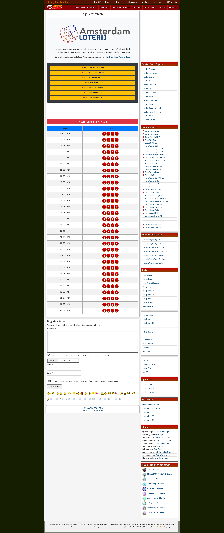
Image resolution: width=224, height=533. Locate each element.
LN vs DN (146, 351)
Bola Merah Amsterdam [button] (93, 78)
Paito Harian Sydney (152, 210)
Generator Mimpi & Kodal (151, 404)
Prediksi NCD (147, 116)
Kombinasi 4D (147, 340)
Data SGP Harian (151, 143)
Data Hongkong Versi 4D (154, 149)
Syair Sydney (147, 384)
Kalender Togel (148, 315)
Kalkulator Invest (148, 364)
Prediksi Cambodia (149, 85)
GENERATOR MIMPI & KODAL (93, 411)
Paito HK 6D (92, 7)
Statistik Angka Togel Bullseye (153, 263)
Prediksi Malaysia (149, 104)
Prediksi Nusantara (149, 100)
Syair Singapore (148, 388)
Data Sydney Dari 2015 (153, 169)
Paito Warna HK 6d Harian (155, 160)
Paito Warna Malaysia (153, 196)
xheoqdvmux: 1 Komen (156, 508)
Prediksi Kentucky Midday (152, 112)
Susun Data (146, 368)
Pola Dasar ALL (148, 323)
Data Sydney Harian (152, 172)
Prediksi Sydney (148, 77)
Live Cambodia (131, 2)
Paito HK (126, 7)
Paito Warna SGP (151, 146)
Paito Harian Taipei (163, 437)
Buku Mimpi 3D (148, 416)
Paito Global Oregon (152, 219)
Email (50, 373)
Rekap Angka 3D (148, 291)
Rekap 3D (172, 7)
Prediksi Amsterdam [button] (93, 98)
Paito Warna (80, 7)
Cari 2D (145, 372)
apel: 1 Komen (153, 469)
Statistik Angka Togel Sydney (153, 247)
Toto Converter (147, 306)
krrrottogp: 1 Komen (155, 479)
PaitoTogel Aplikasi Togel (57, 2)
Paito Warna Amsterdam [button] (93, 67)
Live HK (118, 2)
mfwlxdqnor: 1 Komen (156, 493)
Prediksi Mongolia (149, 96)
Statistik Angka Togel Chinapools (154, 251)
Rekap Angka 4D (148, 295)
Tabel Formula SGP (152, 131)
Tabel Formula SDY (152, 137)
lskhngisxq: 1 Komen (155, 484)
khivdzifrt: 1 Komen (155, 488)
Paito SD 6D (104, 7)
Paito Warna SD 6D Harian (155, 178)
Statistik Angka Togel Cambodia (154, 259)
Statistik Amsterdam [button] (93, 93)
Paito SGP (137, 7)
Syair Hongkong (148, 392)
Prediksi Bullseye (149, 93)
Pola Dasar (146, 319)
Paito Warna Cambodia (153, 184)
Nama (50, 365)
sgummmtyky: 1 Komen (156, 498)
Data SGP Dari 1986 (152, 140)
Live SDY (97, 2)
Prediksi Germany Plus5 (151, 108)
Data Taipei (159, 435)
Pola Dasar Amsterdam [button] (93, 88)
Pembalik (145, 360)
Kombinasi (146, 336)
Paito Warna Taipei (162, 432)
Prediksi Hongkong (149, 73)
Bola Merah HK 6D (152, 213)
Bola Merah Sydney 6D (153, 216)
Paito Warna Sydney (152, 181)
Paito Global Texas (152, 222)
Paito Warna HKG (151, 163)
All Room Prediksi (149, 120)
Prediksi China (147, 89)
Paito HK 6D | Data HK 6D (155, 158)
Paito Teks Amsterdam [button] (93, 83)
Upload (90, 355)
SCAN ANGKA (172, 2)
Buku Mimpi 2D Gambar (151, 408)
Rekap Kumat (147, 302)
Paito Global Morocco (153, 228)
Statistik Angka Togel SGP (152, 240)
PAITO (146, 7)
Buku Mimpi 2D (148, 412)
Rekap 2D (162, 7)
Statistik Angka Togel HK (151, 244)
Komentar (51, 329)
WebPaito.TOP (158, 527)
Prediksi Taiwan (148, 81)
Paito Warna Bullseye (153, 190)
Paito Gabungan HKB (153, 225)
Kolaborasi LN (147, 348)
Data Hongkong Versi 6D (154, 152)
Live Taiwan (158, 2)
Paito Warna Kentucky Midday (156, 201)
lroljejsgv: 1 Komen (155, 503)
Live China (145, 2)
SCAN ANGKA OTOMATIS (92, 408)
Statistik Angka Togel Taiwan (153, 255)
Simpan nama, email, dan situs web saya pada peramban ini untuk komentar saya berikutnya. (84, 381)
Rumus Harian (147, 279)
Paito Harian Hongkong (153, 204)
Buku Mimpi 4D (148, 420)
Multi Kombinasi (148, 344)
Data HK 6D (116, 7)
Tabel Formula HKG (152, 134)
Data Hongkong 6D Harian (154, 155)
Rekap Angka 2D (148, 287)
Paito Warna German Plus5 (155, 199)
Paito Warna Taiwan (152, 187)
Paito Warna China (152, 193)
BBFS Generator (148, 332)
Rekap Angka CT (148, 299)
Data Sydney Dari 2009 (153, 166)
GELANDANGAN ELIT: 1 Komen (159, 474)
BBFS (153, 7)
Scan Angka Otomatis (150, 283)
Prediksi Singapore (149, 69)
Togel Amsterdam (92, 14)
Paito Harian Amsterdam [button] (93, 72)
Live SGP (108, 2)
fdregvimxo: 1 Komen (155, 512)
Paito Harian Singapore (153, 207)
